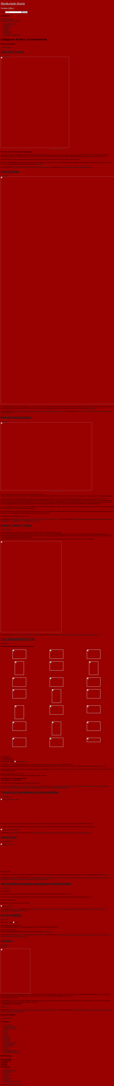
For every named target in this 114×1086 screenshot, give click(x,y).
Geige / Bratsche (9, 1046)
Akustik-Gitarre (16, 411)
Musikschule (83, 167)
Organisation (34, 786)
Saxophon (7, 1041)
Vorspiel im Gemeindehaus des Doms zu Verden (30, 792)
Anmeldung (7, 25)
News (63, 411)
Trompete (60, 787)
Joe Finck (7, 940)
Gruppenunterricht (72, 634)
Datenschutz (7, 32)
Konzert (58, 832)
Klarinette (7, 1039)
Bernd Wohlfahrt (11, 915)
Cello (80, 786)
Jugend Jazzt (9, 837)
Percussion (27, 787)
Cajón (44, 909)
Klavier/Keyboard (6, 879)
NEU (10, 521)
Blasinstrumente (22, 167)
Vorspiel (66, 787)
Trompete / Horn (9, 1044)
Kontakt (6, 27)
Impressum (7, 28)
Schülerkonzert (53, 787)
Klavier (30, 519)
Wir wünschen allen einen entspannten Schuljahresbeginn (36, 883)
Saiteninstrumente (6, 910)
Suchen (3, 12)
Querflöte (7, 1038)
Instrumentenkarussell (10, 1050)
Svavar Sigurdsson (80, 832)
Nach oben (19, 1084)
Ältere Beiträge (6, 47)
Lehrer (59, 411)
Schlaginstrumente (35, 787)
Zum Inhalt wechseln (7, 19)
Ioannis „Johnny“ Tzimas (16, 525)
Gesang (84, 877)
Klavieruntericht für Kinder (89, 519)
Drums (59, 877)
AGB (5, 30)
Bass (29, 411)
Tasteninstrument (17, 521)
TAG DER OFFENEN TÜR (17, 639)
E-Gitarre (85, 786)
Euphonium (75, 167)
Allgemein (15, 167)
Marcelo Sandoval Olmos (16, 417)
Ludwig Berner (10, 171)
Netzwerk (7, 33)
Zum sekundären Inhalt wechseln (10, 21)
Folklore (63, 634)
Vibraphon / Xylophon (10, 1028)
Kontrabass (53, 411)
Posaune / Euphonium (44, 167)
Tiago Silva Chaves (12, 51)
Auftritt (42, 877)
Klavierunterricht (103, 519)
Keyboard (3, 787)
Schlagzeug (45, 787)
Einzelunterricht (32, 167)
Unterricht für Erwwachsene (30, 521)
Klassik (48, 832)
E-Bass (33, 411)
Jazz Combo (7, 1025)
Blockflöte (7, 1036)
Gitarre (48, 411)
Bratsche (75, 786)
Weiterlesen (39, 164)
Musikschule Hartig (13, 3)
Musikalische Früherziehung (12, 35)
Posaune (89, 167)
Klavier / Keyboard (38, 519)
